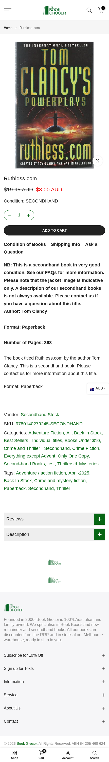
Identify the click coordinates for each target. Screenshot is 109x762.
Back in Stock (88, 432)
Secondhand (41, 488)
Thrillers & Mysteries (78, 463)
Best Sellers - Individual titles (33, 440)
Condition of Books (25, 244)
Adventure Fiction (46, 432)
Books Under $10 (82, 440)
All (68, 432)
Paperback (15, 488)
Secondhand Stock (40, 414)
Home (8, 27)
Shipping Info (65, 244)
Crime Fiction (85, 448)
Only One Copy (73, 456)
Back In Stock (18, 480)
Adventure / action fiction (41, 473)
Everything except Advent (29, 456)
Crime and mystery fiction (60, 480)
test (51, 463)
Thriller (63, 488)
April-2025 (78, 473)
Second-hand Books (24, 463)
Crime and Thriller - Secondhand (37, 448)
